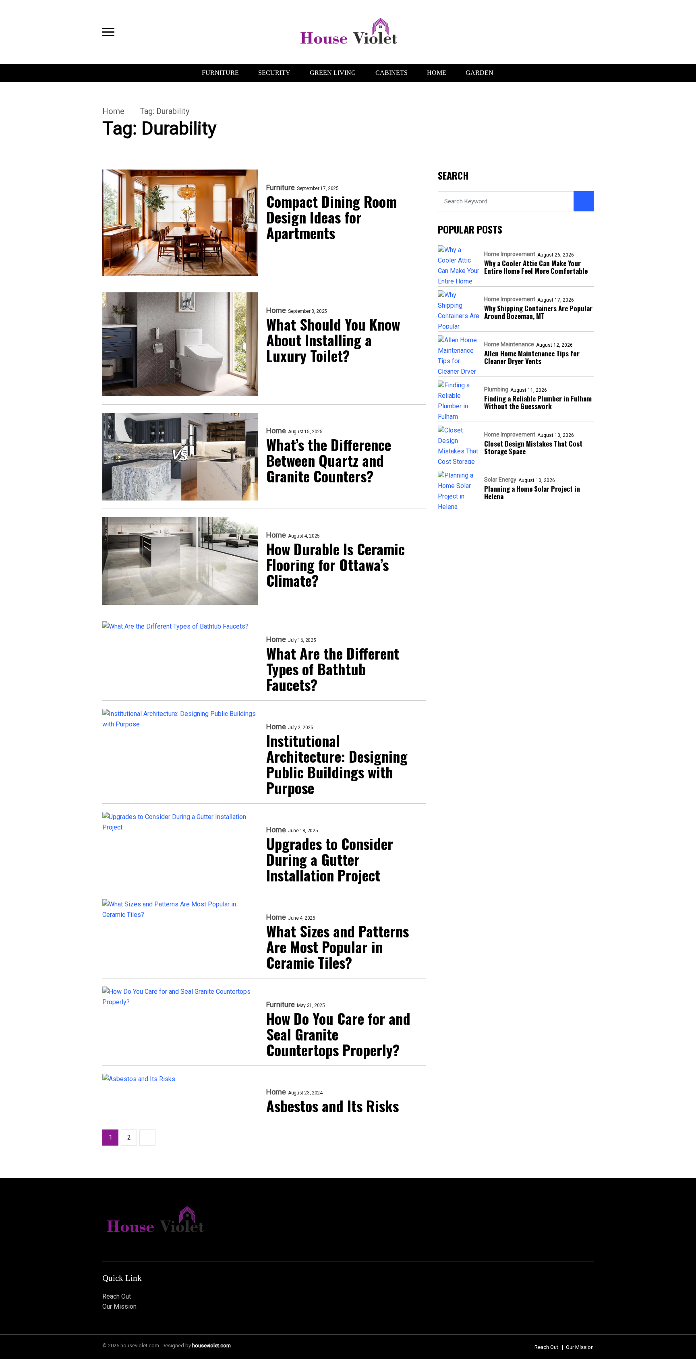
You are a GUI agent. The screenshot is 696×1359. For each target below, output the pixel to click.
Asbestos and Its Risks (332, 1105)
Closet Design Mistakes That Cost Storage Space (533, 447)
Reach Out (116, 1296)
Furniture (220, 72)
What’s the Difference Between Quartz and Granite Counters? (328, 460)
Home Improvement (509, 254)
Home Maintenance (509, 345)
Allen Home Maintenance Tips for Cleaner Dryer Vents (532, 357)
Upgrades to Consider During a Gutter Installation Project (329, 859)
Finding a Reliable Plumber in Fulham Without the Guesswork (538, 402)
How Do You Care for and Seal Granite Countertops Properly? (338, 1033)
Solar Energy (500, 480)
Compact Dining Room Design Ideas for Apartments (331, 216)
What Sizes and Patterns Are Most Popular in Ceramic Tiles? (337, 946)
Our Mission (119, 1306)
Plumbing (496, 390)
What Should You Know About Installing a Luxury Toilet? (333, 339)
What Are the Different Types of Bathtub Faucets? (332, 668)
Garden (479, 72)
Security (274, 72)
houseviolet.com (211, 1345)
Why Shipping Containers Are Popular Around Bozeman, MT (538, 312)
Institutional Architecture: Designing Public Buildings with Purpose (337, 763)
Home (436, 72)
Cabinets (391, 72)
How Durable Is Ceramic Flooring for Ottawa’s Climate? (335, 564)
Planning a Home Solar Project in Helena (532, 493)
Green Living (333, 72)
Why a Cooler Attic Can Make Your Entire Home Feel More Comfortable (536, 267)
